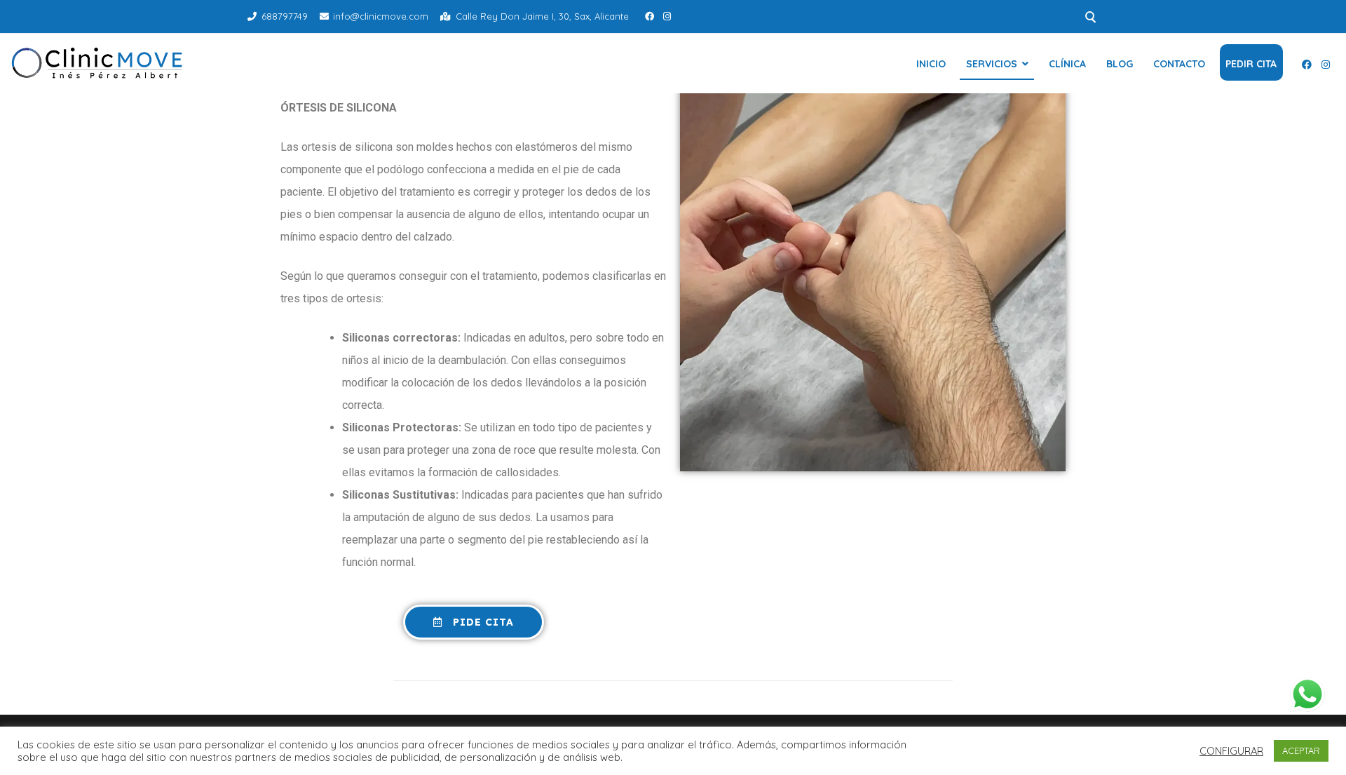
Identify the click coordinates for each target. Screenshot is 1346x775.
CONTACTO (1179, 64)
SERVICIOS (991, 64)
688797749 (284, 16)
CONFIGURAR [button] (1231, 751)
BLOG (1119, 64)
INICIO (931, 64)
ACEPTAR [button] (1301, 750)
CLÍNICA (1067, 64)
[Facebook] (650, 16)
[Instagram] (667, 16)
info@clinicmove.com (380, 16)
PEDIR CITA (1251, 64)
